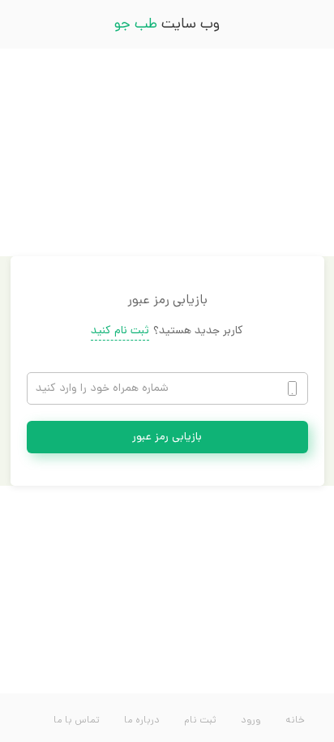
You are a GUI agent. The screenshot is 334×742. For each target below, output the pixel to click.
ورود (251, 721)
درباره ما (142, 721)
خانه (295, 721)
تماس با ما (77, 721)
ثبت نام (200, 721)
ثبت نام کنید (120, 331)
